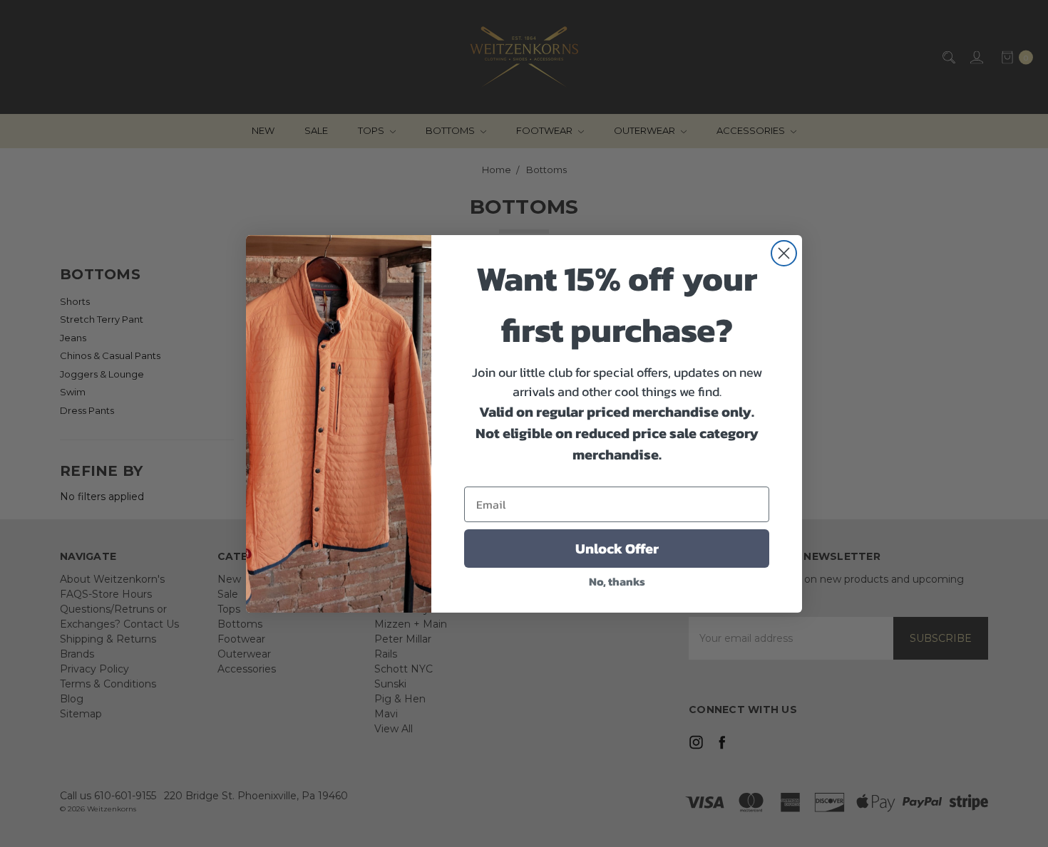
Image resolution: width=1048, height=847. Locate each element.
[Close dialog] (783, 253)
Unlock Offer (617, 548)
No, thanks (617, 581)
